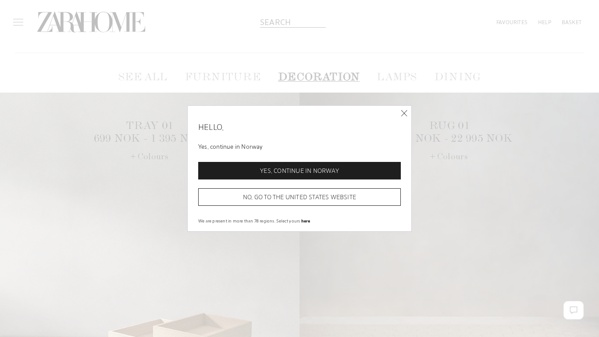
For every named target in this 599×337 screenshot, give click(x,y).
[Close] (404, 113)
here (305, 220)
